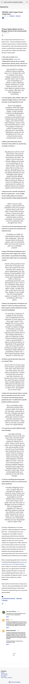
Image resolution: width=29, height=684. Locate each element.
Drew (7, 619)
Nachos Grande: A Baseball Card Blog (13, 2)
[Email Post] (2, 597)
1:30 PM (17, 630)
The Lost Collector (11, 611)
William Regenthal (11, 630)
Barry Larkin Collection (6, 677)
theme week (4, 600)
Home (2, 672)
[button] (2, 35)
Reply (7, 616)
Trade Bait (3, 676)
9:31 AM (18, 611)
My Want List (4, 673)
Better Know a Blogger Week (8, 598)
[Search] (27, 2)
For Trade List (4, 675)
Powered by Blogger (15, 682)
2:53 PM (11, 619)
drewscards (17, 59)
